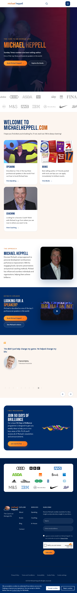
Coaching (34, 518)
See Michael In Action (14, 325)
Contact (21, 529)
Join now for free (17, 444)
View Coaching (12, 228)
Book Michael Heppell (15, 63)
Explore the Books (38, 63)
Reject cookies (67, 588)
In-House (34, 523)
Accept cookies (53, 588)
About (21, 512)
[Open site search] (46, 3)
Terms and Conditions (28, 575)
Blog (20, 523)
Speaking (34, 512)
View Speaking (12, 181)
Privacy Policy (64, 538)
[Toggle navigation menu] (67, 3)
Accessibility (40, 575)
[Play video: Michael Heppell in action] (57, 311)
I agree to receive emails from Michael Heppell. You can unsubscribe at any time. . (59, 537)
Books (21, 518)
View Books (47, 181)
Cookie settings (61, 575)
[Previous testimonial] (62, 394)
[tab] (5, 388)
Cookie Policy (51, 575)
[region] (38, 366)
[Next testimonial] (70, 394)
